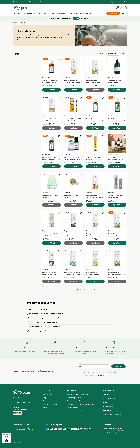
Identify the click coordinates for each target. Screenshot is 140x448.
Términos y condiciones (75, 401)
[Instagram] (19, 402)
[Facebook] (14, 402)
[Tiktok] (29, 402)
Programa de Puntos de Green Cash (79, 394)
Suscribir (118, 366)
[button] (113, 54)
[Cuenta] (121, 8)
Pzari (19, 442)
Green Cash (47, 401)
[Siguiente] (94, 290)
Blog (44, 398)
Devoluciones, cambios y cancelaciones (80, 404)
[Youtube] (24, 402)
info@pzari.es (108, 406)
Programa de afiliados (50, 404)
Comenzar (15, 22)
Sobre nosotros (48, 394)
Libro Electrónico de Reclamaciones (79, 411)
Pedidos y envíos (72, 407)
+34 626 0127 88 (109, 398)
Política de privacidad (74, 398)
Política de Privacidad (99, 375)
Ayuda (45, 407)
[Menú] (9, 434)
